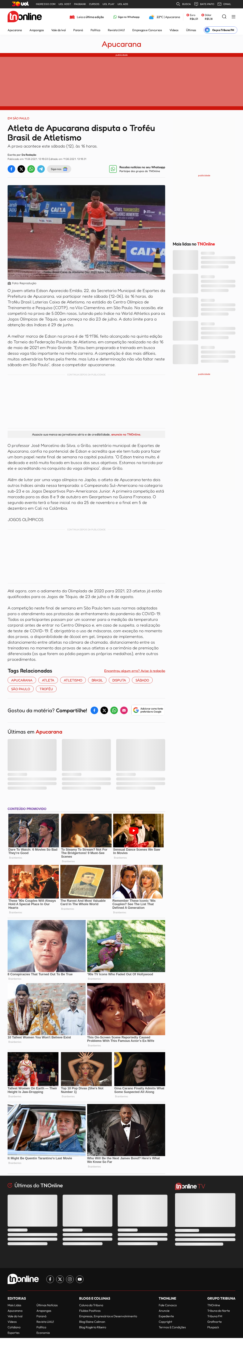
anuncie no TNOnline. (126, 434)
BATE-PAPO (207, 4)
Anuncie (164, 1311)
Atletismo (73, 680)
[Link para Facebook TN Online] (50, 1279)
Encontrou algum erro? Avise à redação (134, 671)
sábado (142, 680)
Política (95, 30)
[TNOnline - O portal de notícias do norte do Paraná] (25, 17)
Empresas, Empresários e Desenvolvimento (108, 1316)
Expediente (166, 1316)
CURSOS (94, 4)
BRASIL (97, 680)
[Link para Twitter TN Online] (60, 1279)
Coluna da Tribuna (91, 1305)
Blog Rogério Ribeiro (92, 1327)
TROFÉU (46, 689)
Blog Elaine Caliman (92, 1322)
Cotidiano (14, 1327)
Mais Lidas (14, 1305)
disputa (119, 680)
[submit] (224, 16)
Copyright (165, 1322)
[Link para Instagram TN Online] (70, 1279)
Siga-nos (56, 169)
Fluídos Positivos (90, 1311)
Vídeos (174, 30)
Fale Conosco (168, 1305)
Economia (43, 1333)
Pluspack (213, 1327)
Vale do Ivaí (58, 30)
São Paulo (20, 689)
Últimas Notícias (47, 1305)
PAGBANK (80, 4)
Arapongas (36, 30)
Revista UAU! (116, 30)
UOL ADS (123, 4)
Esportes (14, 1333)
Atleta (48, 680)
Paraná (78, 30)
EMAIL (227, 4)
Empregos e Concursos (147, 30)
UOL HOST (64, 4)
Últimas (191, 30)
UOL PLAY (108, 4)
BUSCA (186, 4)
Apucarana (15, 30)
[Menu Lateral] (233, 17)
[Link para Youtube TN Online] (80, 1279)
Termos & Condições (172, 1327)
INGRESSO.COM (45, 4)
